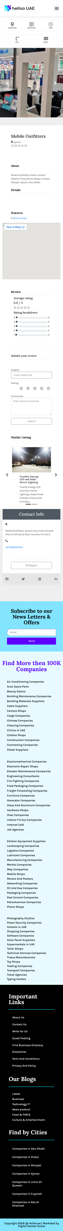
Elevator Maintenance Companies (29, 771)
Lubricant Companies (21, 855)
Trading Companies (19, 966)
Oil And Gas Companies (22, 888)
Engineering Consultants (23, 776)
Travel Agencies (17, 974)
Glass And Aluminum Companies (28, 805)
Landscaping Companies (23, 846)
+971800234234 (14, 547)
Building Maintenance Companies (29, 696)
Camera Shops (16, 710)
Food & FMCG (21, 1114)
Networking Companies (22, 883)
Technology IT (21, 1104)
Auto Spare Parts (18, 686)
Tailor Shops (15, 948)
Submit (31, 421)
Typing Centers (16, 979)
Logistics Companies (20, 850)
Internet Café (15, 824)
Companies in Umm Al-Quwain (27, 1183)
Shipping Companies (20, 931)
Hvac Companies (18, 815)
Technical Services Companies (26, 953)
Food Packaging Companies (25, 785)
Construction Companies (23, 740)
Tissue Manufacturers (21, 957)
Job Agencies (15, 829)
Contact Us (19, 1024)
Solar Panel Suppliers (21, 940)
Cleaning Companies (20, 725)
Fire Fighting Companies (23, 781)
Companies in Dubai (25, 1157)
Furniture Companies (21, 795)
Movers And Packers (20, 878)
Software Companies (20, 935)
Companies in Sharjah (26, 1165)
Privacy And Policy (24, 1065)
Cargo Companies (18, 715)
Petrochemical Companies (24, 902)
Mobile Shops (16, 874)
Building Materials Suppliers (25, 701)
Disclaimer (19, 1051)
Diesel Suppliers (17, 749)
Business (18, 1099)
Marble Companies (19, 864)
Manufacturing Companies (24, 860)
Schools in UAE (17, 927)
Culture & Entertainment (28, 1119)
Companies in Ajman (26, 1173)
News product (21, 1109)
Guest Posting (21, 1038)
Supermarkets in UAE (21, 944)
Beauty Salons (16, 691)
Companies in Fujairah (27, 1193)
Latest (16, 1093)
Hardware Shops (17, 810)
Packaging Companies (21, 892)
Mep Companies (17, 869)
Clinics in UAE (16, 730)
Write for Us (19, 1031)
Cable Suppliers (17, 706)
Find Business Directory (27, 1045)
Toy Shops (13, 961)
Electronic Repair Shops (22, 766)
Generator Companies (21, 800)
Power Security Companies (24, 922)
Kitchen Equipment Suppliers (26, 841)
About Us (18, 1017)
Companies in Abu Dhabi (28, 1148)
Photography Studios (20, 918)
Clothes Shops (16, 735)
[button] (56, 8)
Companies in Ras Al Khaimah (25, 1203)
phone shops (20, 218)
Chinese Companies (20, 720)
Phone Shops (15, 906)
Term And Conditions (26, 1058)
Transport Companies (21, 970)
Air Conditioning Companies (25, 681)
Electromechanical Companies (27, 761)
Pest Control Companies (22, 897)
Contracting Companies (22, 744)
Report (32, 565)
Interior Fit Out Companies (24, 819)
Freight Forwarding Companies (27, 790)
